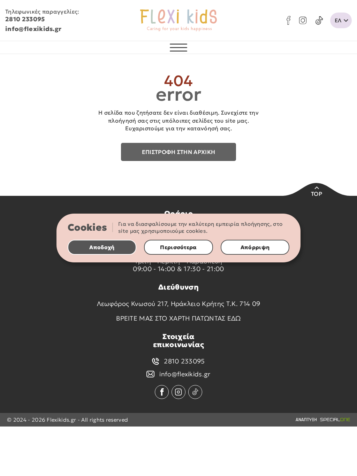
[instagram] (302, 20)
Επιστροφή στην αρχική (178, 151)
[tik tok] (319, 20)
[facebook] (288, 20)
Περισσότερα (178, 247)
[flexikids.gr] (178, 20)
